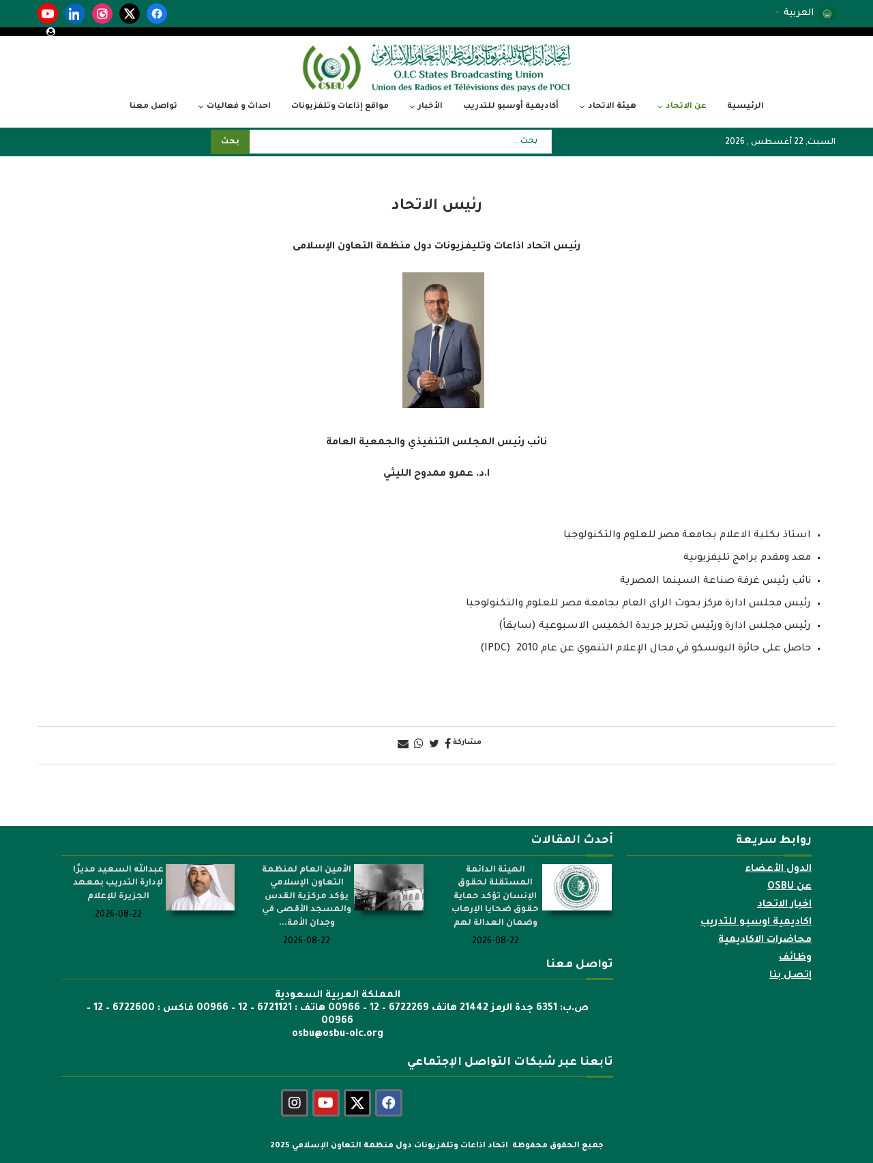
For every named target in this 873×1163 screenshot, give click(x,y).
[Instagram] (102, 13)
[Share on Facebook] (448, 745)
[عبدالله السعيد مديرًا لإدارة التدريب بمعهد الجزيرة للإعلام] (200, 887)
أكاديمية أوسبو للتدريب (511, 106)
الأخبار (430, 106)
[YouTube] (48, 13)
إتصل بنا (790, 976)
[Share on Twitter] (434, 745)
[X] (129, 13)
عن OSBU (789, 887)
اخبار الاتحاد (784, 905)
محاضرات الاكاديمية (765, 940)
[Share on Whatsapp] (419, 745)
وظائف (795, 958)
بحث (230, 142)
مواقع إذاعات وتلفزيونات (340, 106)
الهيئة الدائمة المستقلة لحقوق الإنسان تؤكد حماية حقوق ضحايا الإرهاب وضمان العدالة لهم (495, 896)
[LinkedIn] (75, 13)
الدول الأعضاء (778, 869)
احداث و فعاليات (239, 106)
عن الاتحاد (686, 106)
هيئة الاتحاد (612, 106)
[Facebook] (157, 13)
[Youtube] (326, 1103)
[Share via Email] (403, 745)
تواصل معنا (153, 106)
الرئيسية (745, 106)
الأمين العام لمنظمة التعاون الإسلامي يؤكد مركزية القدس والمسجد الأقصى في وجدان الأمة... (306, 896)
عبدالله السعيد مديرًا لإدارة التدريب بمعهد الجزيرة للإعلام (118, 883)
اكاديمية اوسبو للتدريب (756, 922)
